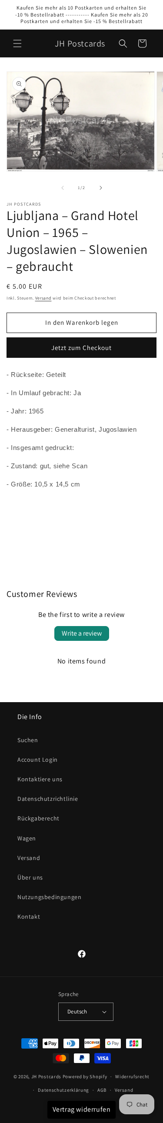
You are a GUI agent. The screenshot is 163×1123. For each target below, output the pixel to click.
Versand (43, 298)
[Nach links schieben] (62, 187)
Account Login (37, 759)
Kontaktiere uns (40, 779)
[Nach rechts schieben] (100, 187)
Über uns (30, 877)
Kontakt (28, 916)
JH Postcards (46, 1076)
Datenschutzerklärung (63, 1090)
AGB (101, 1090)
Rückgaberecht (38, 818)
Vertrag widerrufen (82, 1109)
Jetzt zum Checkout (81, 347)
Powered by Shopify (85, 1076)
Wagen (26, 838)
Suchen (27, 740)
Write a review (82, 633)
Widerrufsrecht (132, 1076)
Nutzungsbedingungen (49, 897)
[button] (17, 43)
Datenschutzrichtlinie (47, 799)
